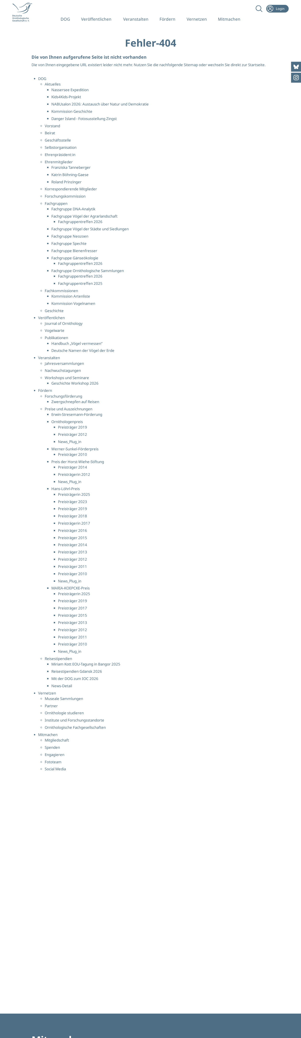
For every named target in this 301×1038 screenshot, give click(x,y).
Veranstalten (136, 19)
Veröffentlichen (96, 19)
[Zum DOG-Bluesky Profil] (296, 67)
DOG (65, 19)
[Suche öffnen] (258, 9)
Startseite (256, 64)
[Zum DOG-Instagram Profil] (296, 78)
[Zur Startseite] (24, 12)
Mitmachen (229, 19)
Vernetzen (197, 19)
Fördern (167, 19)
